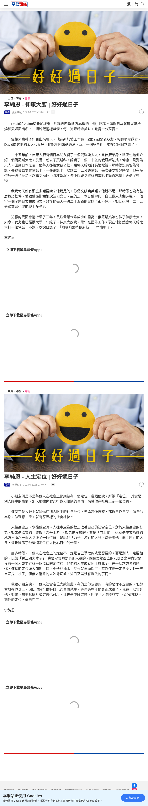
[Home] (19, 4)
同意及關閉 (132, 797)
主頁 (10, 98)
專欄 (19, 98)
